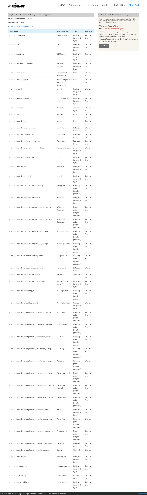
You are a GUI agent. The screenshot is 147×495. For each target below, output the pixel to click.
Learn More (104, 46)
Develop (106, 5)
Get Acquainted (77, 5)
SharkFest (134, 5)
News (62, 5)
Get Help (93, 5)
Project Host (120, 5)
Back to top (142, 493)
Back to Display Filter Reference (20, 26)
